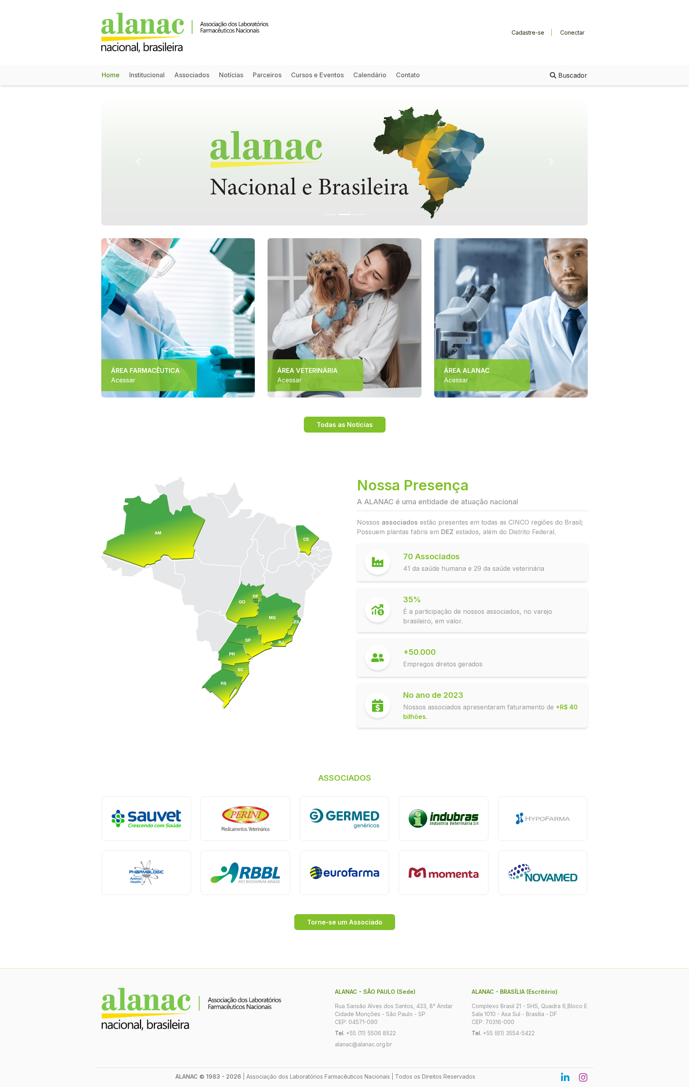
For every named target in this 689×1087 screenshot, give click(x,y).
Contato (408, 75)
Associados (191, 75)
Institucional (147, 75)
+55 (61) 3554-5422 (509, 1033)
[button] (137, 161)
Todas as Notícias (345, 425)
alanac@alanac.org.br (363, 1044)
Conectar (572, 32)
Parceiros (267, 75)
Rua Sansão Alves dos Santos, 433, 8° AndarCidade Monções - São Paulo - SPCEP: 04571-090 (394, 1014)
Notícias (231, 75)
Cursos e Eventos (317, 75)
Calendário (369, 75)
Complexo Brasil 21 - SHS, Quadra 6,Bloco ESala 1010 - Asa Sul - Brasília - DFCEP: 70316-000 (529, 1014)
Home (111, 75)
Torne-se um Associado (344, 922)
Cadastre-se (528, 32)
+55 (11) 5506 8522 (371, 1033)
